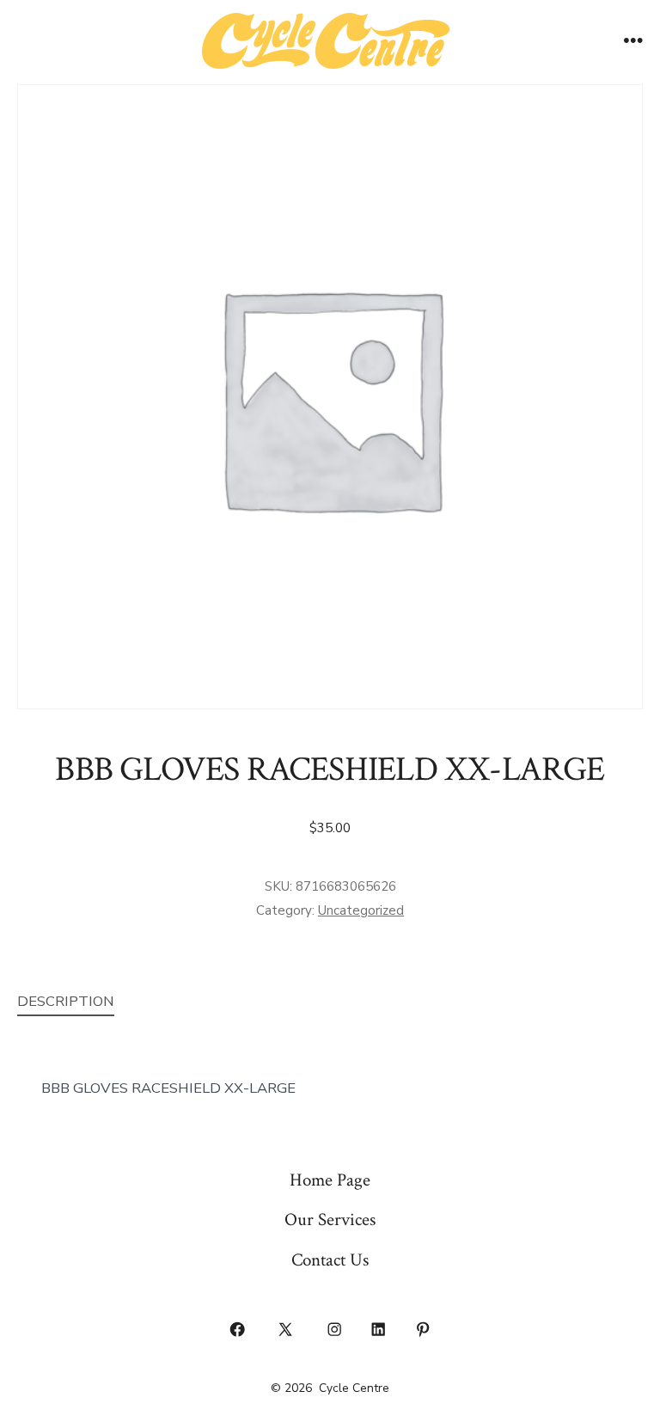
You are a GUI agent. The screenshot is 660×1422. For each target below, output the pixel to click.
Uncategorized (361, 910)
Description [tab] (65, 1001)
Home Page (330, 1180)
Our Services (330, 1219)
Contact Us (330, 1260)
